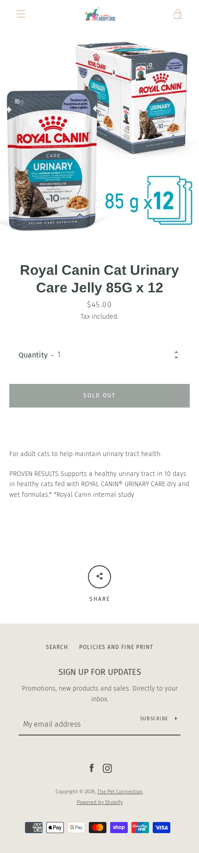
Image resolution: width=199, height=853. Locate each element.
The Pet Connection (120, 792)
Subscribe (154, 719)
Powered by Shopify (100, 802)
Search (57, 647)
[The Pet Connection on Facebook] (91, 768)
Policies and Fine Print (116, 647)
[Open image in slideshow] (99, 133)
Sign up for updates (99, 672)
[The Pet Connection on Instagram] (107, 768)
